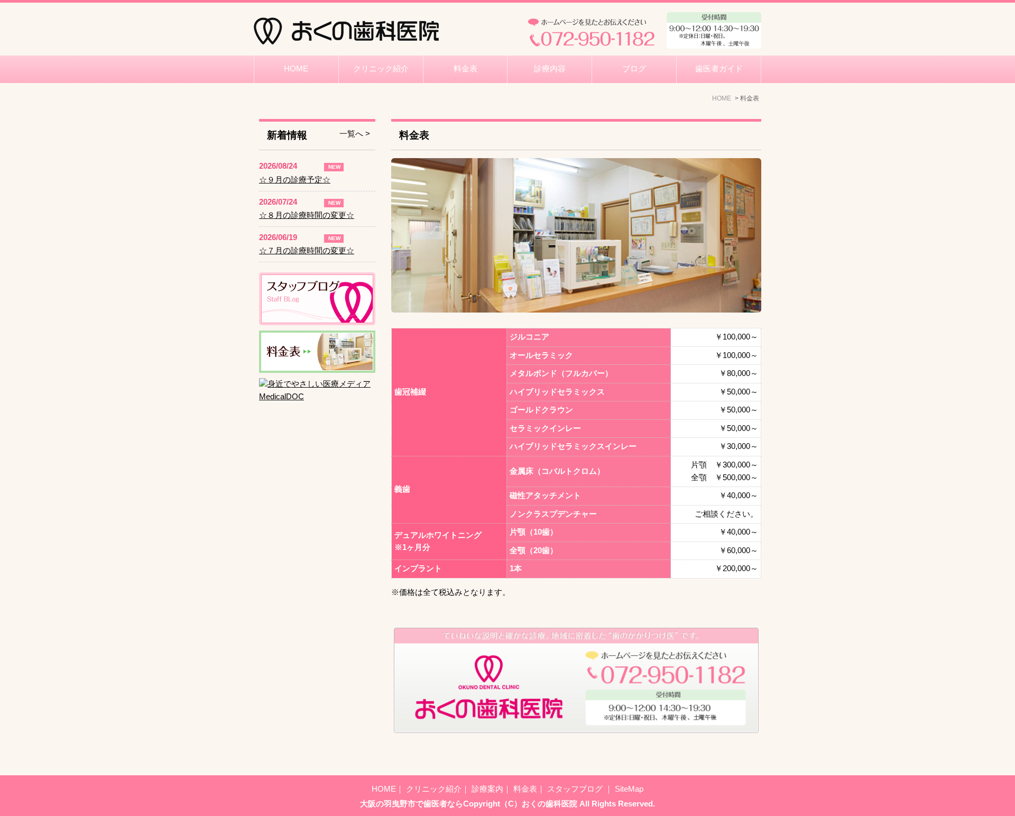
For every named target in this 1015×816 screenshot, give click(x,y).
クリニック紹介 (381, 69)
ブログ (634, 69)
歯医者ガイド (719, 69)
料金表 (465, 69)
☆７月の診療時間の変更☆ (306, 250)
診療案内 (487, 789)
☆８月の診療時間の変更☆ (306, 215)
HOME (296, 69)
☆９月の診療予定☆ (294, 180)
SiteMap (629, 789)
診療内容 (550, 69)
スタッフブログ (576, 789)
